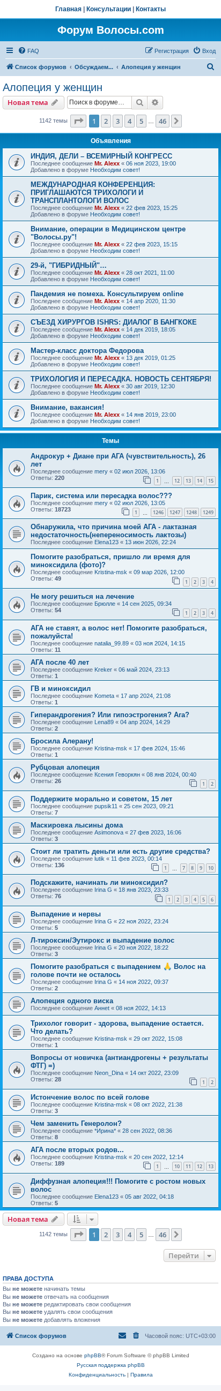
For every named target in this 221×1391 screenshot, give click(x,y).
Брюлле (104, 603)
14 (199, 480)
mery (101, 471)
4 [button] (129, 121)
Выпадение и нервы (66, 914)
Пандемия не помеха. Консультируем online (107, 294)
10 (210, 867)
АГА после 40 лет (60, 662)
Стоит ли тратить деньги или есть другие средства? (120, 851)
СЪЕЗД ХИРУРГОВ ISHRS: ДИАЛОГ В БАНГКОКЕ (114, 322)
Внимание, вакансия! (67, 407)
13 (188, 480)
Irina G (103, 889)
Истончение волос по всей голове (90, 1097)
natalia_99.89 (111, 643)
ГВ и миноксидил (61, 689)
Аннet (101, 1008)
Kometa (104, 696)
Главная (68, 9)
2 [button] (106, 121)
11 (188, 1166)
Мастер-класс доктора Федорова (87, 351)
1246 (158, 512)
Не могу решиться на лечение (82, 596)
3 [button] (118, 121)
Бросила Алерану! (62, 741)
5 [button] (141, 121)
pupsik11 (105, 806)
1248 (191, 512)
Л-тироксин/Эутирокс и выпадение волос (102, 940)
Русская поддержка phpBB (111, 1365)
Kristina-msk (110, 572)
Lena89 (104, 722)
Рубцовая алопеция (65, 767)
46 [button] (162, 121)
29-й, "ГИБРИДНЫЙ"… (69, 265)
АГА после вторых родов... (77, 1150)
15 (210, 480)
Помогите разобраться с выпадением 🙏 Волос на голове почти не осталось (118, 971)
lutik (99, 858)
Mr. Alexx (107, 163)
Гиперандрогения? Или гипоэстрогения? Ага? (110, 715)
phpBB (92, 1355)
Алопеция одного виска (72, 1001)
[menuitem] (28, 50)
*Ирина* (105, 1130)
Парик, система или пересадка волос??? (101, 496)
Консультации (108, 9)
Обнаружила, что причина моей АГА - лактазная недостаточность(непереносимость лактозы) (114, 531)
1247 (175, 512)
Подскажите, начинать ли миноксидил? (99, 882)
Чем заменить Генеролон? (76, 1123)
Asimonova (108, 832)
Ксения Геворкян (117, 774)
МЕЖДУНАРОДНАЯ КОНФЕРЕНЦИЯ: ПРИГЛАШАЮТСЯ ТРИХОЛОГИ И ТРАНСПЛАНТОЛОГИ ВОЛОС (93, 193)
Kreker (103, 669)
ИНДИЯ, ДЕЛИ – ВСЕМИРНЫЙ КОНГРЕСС (101, 156)
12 (177, 480)
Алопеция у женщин (52, 87)
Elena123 (106, 542)
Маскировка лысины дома (77, 825)
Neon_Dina (108, 1073)
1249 (208, 512)
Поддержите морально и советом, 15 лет (101, 799)
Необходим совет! (115, 170)
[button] (78, 121)
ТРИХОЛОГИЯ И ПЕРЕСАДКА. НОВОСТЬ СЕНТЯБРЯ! (121, 379)
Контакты (151, 9)
